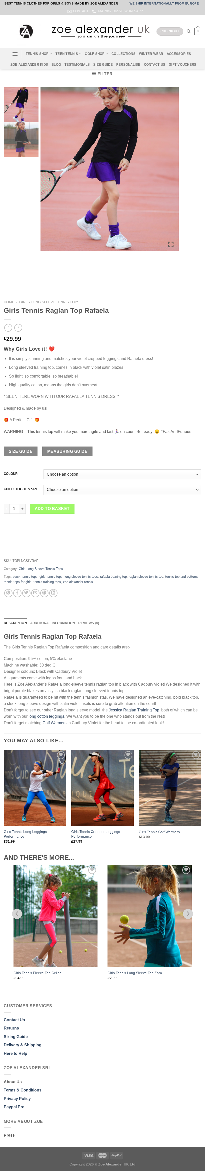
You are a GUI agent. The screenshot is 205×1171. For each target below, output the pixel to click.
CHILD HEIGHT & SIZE (21, 489)
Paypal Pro (14, 1107)
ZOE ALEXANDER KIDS (29, 64)
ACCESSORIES (179, 54)
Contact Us (14, 1020)
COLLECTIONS (124, 54)
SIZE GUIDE (103, 64)
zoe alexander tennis (78, 582)
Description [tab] (15, 623)
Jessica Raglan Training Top (134, 710)
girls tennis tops (51, 576)
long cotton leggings (46, 716)
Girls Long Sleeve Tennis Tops (49, 302)
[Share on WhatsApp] (8, 593)
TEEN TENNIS (67, 54)
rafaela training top (113, 576)
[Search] (188, 31)
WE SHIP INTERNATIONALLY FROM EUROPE (164, 3)
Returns (11, 1028)
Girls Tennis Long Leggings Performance (25, 834)
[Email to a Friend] (35, 593)
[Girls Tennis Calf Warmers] (170, 788)
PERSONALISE (128, 64)
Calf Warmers (54, 723)
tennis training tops (47, 582)
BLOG (56, 64)
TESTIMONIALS (77, 64)
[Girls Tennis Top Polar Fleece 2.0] (150, 916)
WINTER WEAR (151, 54)
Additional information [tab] (52, 623)
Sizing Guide (16, 1037)
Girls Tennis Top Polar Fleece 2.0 (134, 973)
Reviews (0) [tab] (88, 623)
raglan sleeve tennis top (146, 576)
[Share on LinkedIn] (53, 593)
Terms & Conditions (23, 1090)
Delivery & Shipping (23, 1045)
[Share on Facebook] (17, 593)
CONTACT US (155, 64)
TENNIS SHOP (37, 54)
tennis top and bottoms (181, 576)
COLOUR (11, 474)
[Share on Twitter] (26, 593)
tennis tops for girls (18, 582)
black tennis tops (25, 576)
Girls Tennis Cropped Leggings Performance (95, 834)
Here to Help (15, 1053)
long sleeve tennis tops (81, 576)
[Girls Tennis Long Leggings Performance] (35, 788)
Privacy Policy (17, 1098)
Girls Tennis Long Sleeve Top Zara (41, 973)
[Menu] (15, 54)
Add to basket (52, 508)
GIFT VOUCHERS (182, 64)
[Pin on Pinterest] (44, 593)
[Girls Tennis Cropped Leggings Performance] (102, 788)
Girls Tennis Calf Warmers (159, 832)
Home (9, 302)
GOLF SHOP (94, 54)
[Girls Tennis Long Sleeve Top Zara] (56, 916)
